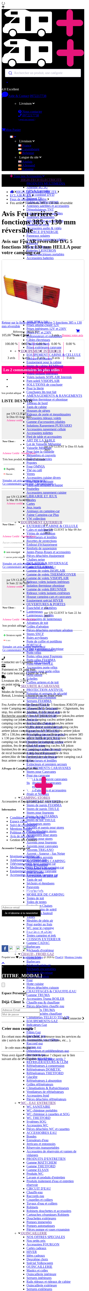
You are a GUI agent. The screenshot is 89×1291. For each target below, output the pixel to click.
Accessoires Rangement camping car (34, 875)
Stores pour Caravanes (41, 771)
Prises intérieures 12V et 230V (46, 328)
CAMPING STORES (35, 797)
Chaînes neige (35, 559)
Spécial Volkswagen (39, 1263)
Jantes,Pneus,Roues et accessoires (48, 552)
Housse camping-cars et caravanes (48, 596)
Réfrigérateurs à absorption (44, 1080)
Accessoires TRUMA (40, 1010)
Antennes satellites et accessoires (47, 206)
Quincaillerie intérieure (41, 1274)
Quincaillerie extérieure (41, 1285)
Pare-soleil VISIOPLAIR (43, 381)
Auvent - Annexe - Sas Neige (45, 853)
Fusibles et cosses (37, 343)
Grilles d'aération (37, 626)
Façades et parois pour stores (45, 827)
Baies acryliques (37, 637)
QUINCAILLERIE (33, 1233)
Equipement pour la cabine (43, 362)
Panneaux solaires (38, 235)
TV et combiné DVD (40, 194)
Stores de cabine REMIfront (44, 366)
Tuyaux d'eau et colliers (41, 1203)
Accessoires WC (37, 1125)
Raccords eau (35, 1196)
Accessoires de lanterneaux (44, 619)
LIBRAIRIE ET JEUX (41, 496)
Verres (30, 474)
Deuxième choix (37, 1259)
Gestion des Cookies (23, 840)
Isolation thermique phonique (45, 585)
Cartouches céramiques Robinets (47, 1214)
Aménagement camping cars (28, 860)
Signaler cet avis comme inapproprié (23, 480)
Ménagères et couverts (41, 455)
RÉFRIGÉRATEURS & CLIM (47, 1062)
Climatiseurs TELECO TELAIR (47, 1017)
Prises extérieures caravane (43, 347)
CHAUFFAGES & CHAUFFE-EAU (51, 991)
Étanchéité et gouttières (41, 608)
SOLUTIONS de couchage (44, 384)
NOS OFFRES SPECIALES (45, 1237)
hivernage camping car (25, 856)
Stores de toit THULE (40, 820)
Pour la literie (35, 388)
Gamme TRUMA (38, 995)
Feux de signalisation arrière (28, 199)
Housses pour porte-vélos (43, 671)
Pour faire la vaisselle (40, 451)
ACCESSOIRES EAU (41, 1132)
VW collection (36, 518)
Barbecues (33, 946)
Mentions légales (21, 828)
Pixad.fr (59, 957)
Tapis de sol (34, 879)
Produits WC (34, 1173)
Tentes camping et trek (41, 935)
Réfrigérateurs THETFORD (45, 1073)
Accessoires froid (37, 1095)
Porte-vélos (33, 652)
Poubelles (32, 489)
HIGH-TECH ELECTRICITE (41, 180)
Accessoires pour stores (41, 835)
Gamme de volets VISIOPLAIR (47, 578)
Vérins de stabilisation (40, 533)
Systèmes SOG (36, 1121)
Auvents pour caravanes (42, 846)
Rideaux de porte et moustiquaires (48, 414)
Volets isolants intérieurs (42, 373)
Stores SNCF (35, 634)
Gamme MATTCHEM (41, 1162)
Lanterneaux (34, 611)
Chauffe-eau (34, 1192)
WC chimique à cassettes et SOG (48, 1114)
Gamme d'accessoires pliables (45, 422)
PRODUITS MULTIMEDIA (45, 183)
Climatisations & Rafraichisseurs (47, 1088)
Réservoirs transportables (42, 1147)
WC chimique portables (41, 1110)
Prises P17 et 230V (39, 332)
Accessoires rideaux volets (43, 418)
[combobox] (43, 73)
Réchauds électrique (39, 972)
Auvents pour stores (39, 838)
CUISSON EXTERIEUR (43, 939)
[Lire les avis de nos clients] (43, 82)
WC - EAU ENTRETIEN (38, 1103)
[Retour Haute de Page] (3, 963)
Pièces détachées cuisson (42, 987)
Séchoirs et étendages (40, 883)
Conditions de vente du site (27, 817)
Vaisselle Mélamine (39, 448)
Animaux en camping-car (43, 511)
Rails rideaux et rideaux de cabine (48, 1281)
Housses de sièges (38, 410)
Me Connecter (72, 1018)
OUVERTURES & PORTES (45, 604)
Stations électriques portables (45, 254)
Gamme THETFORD (40, 1166)
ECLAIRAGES (21, 195)
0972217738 (38, 96)
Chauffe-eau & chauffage (43, 1002)
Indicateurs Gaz (36, 1025)
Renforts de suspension (41, 548)
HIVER (31, 1252)
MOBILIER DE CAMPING (45, 894)
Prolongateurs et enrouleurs (44, 336)
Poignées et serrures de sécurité (46, 693)
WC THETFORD (38, 1118)
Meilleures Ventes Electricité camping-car (37, 867)
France (26, 145)
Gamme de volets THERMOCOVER (51, 574)
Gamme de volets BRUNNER (46, 589)
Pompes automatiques (40, 1226)
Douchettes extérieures (41, 1218)
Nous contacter (32, 111)
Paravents (32, 887)
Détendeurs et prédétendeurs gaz (47, 1051)
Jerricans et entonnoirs (40, 1144)
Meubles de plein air (39, 920)
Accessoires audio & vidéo (43, 228)
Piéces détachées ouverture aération (49, 630)
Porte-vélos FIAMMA (41, 660)
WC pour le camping (40, 928)
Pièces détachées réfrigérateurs (46, 1099)
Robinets (32, 1207)
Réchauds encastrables (41, 969)
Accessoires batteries (40, 258)
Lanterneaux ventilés (40, 615)
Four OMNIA (35, 466)
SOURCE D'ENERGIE (42, 232)
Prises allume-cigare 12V (42, 325)
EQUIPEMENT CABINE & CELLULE (53, 355)
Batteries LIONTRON (41, 250)
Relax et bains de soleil (41, 909)
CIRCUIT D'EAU (38, 1188)
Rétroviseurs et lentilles (41, 537)
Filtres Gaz (33, 1032)
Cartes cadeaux (36, 1248)
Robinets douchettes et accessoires (48, 1211)
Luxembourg (30, 149)
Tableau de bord (37, 403)
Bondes (31, 1136)
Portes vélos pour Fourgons (44, 656)
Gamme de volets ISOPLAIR (45, 570)
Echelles (31, 678)
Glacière (31, 1077)
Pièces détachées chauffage (44, 1013)
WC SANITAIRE (38, 1106)
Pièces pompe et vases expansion (48, 1229)
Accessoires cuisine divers (43, 477)
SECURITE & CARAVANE (40, 686)
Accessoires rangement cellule (46, 429)
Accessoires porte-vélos (41, 667)
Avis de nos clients (22, 836)
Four (29, 980)
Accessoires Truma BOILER (45, 998)
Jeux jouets (33, 507)
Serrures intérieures (39, 1278)
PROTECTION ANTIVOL (44, 690)
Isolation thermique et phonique (47, 399)
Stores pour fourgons (40, 812)
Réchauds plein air (38, 965)
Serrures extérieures (39, 1289)
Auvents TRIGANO (40, 850)
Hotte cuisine (35, 984)
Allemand (28, 165)
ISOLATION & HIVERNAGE (47, 563)
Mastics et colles (37, 1270)
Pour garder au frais (39, 924)
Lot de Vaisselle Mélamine (43, 444)
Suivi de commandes (23, 825)
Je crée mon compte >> (20, 1047)
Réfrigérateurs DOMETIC (43, 1069)
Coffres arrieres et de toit (42, 682)
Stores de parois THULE (42, 809)
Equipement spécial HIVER (44, 600)
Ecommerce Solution (33, 957)
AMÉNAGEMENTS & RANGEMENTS (54, 395)
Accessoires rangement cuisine (46, 492)
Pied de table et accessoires (44, 436)
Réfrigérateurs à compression (45, 1065)
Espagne (28, 169)
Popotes (31, 462)
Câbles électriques (38, 340)
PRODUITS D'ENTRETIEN (46, 1159)
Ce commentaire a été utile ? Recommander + (29, 483)
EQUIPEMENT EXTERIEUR (41, 522)
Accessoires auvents (39, 857)
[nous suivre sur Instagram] (12, 950)
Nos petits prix (36, 1240)
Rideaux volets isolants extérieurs (48, 593)
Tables (30, 917)
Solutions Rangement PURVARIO (49, 425)
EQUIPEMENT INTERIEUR (40, 351)
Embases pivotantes (39, 358)
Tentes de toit (35, 898)
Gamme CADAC (38, 943)
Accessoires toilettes (39, 433)
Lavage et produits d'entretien (45, 1177)
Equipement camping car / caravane (33, 871)
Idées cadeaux (35, 1255)
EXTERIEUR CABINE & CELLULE (52, 526)
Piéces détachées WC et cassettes (48, 1129)
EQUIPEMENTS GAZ (42, 1021)
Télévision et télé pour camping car (33, 863)
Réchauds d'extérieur (40, 950)
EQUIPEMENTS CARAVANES (48, 768)
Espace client (18, 821)
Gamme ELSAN (37, 1170)
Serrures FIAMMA (39, 701)
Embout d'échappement (41, 544)
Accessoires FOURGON (42, 1244)
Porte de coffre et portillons (44, 641)
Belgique (28, 153)
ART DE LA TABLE (40, 440)
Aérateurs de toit (37, 623)
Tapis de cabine (36, 407)
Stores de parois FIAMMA (44, 805)
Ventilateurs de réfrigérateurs (45, 1092)
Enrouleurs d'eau (37, 1140)
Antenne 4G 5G (37, 187)
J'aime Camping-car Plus (42, 515)
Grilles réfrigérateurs (39, 1084)
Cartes (30, 503)
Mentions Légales (73, 957)
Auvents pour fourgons (41, 842)
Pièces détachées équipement (45, 556)
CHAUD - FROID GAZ (37, 954)
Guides (31, 500)
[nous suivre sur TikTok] (19, 950)
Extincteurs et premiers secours (46, 764)
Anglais (27, 161)
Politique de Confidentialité (28, 832)
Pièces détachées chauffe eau (45, 1006)
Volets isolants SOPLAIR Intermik (49, 377)
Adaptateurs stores (38, 824)
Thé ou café (34, 470)
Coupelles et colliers (39, 1199)
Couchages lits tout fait (41, 392)
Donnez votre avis (72, 335)
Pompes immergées (39, 1222)
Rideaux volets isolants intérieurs (47, 582)
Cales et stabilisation (39, 529)
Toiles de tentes (36, 902)
